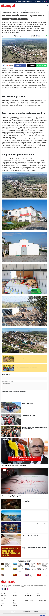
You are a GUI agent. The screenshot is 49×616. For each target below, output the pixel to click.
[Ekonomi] (24, 450)
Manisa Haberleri (10, 10)
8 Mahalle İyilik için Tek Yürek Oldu (29, 415)
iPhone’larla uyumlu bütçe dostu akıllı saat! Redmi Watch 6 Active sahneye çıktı (34, 500)
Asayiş (25, 10)
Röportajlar (3, 595)
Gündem (21, 10)
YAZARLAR (19, 1)
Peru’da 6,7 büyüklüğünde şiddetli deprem (14, 496)
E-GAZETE (25, 1)
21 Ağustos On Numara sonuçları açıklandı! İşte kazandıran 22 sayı (34, 524)
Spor (14, 602)
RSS (13, 611)
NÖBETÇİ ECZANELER (37, 1)
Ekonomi (34, 10)
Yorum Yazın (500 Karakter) (7, 381)
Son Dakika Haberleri (41, 600)
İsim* (3, 376)
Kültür (42, 10)
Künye (38, 592)
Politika (29, 10)
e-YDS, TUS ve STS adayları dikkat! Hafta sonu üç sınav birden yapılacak (33, 536)
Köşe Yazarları (28, 592)
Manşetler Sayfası (29, 595)
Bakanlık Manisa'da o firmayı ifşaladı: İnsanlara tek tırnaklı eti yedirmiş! (34, 548)
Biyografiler (3, 598)
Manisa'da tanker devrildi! (27, 403)
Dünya (14, 593)
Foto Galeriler (28, 593)
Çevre (2, 602)
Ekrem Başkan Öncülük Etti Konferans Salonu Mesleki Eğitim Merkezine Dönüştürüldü (34, 428)
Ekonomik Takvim (29, 600)
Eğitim (38, 10)
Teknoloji (15, 605)
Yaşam (14, 603)
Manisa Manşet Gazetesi (6, 12)
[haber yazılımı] (42, 615)
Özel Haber (3, 10)
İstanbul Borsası (28, 597)
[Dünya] (24, 481)
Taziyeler (3, 597)
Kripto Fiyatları (28, 598)
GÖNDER (45, 392)
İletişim (38, 595)
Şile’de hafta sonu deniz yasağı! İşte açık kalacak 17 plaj (33, 511)
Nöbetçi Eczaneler (29, 602)
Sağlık (2, 605)
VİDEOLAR (30, 1)
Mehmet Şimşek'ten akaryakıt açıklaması (14, 465)
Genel (16, 10)
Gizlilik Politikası (40, 593)
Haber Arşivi (39, 597)
